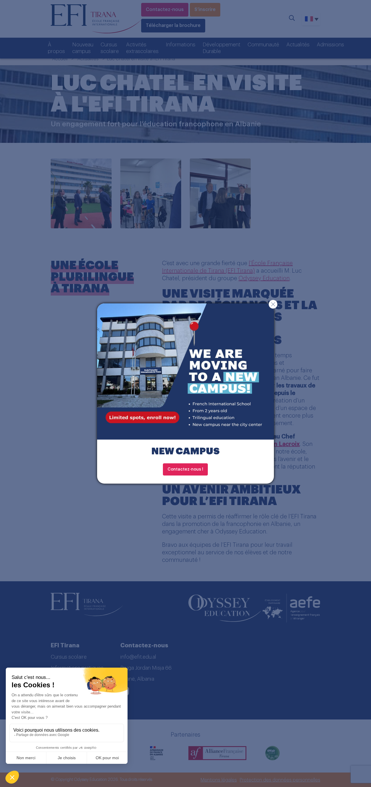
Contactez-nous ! (185, 469)
